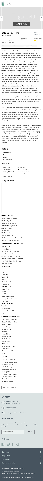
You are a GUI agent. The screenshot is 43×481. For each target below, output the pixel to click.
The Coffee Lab (6, 329)
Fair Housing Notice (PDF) (18, 468)
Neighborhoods (8, 463)
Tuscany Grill (5, 277)
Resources (6, 459)
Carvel (4, 353)
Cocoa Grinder (6, 334)
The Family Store (7, 233)
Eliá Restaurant (6, 282)
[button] (38, 33)
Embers (4, 279)
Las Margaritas (6, 308)
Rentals (30, 46)
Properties (6, 455)
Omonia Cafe (6, 341)
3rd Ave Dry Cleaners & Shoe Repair (13, 259)
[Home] (7, 4)
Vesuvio (4, 306)
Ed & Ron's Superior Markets (10, 240)
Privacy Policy (5, 468)
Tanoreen (4, 272)
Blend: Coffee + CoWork (9, 346)
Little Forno (5, 301)
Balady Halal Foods (7, 235)
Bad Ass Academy (7, 381)
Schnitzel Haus (6, 287)
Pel (33, 477)
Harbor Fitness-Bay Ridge (9, 362)
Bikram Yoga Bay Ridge (9, 369)
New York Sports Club (8, 360)
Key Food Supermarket (9, 223)
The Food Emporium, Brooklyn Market (13, 238)
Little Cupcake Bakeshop (9, 320)
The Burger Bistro (7, 304)
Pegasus (4, 332)
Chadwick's (5, 275)
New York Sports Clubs (9, 377)
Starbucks (5, 344)
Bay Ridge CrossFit (7, 365)
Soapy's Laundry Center (9, 254)
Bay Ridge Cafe (6, 336)
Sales (25, 46)
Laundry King (6, 247)
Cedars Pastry (6, 327)
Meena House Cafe (8, 351)
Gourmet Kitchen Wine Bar (10, 311)
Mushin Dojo (5, 379)
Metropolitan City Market (9, 226)
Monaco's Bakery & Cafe (9, 322)
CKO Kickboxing (7, 367)
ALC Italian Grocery (7, 228)
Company (6, 452)
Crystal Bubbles (6, 249)
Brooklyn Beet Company (9, 299)
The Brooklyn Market (8, 221)
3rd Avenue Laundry (8, 263)
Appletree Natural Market (9, 218)
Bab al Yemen (6, 289)
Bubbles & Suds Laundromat (10, 251)
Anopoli (4, 270)
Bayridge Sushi (6, 291)
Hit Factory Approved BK (9, 374)
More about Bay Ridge (9, 387)
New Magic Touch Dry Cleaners (11, 261)
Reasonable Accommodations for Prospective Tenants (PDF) (18, 473)
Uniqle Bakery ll (6, 348)
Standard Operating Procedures (11, 471)
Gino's (3, 313)
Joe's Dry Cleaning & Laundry (11, 256)
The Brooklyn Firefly (8, 296)
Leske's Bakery (6, 324)
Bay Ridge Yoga (6, 372)
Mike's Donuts (6, 339)
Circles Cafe (5, 284)
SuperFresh (5, 230)
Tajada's (4, 294)
